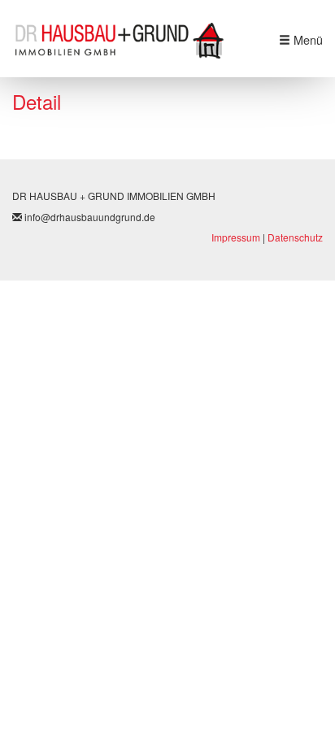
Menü (306, 40)
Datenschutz (295, 237)
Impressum (235, 237)
